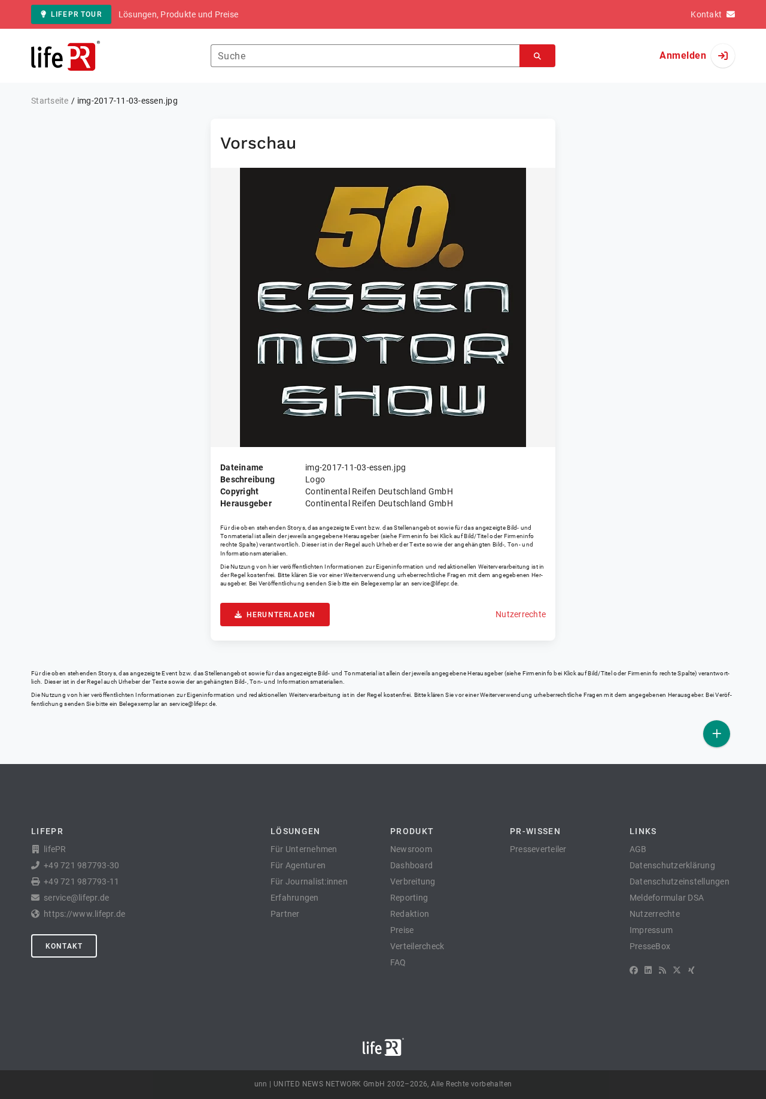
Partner (285, 914)
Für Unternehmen (304, 849)
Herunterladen (281, 615)
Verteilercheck (417, 946)
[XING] (691, 970)
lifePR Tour (76, 14)
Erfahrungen (294, 897)
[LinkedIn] (648, 970)
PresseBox (650, 946)
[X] (677, 970)
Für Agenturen (298, 865)
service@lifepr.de (434, 583)
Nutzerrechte (521, 614)
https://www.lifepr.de (84, 914)
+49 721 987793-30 (81, 865)
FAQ (398, 962)
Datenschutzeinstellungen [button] (679, 881)
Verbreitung (413, 881)
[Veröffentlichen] (716, 733)
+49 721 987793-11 (81, 881)
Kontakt (64, 946)
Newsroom (411, 849)
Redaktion (409, 914)
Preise (402, 930)
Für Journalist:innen (309, 881)
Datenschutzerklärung (672, 865)
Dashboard (411, 865)
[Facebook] (634, 970)
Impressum (651, 930)
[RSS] (662, 970)
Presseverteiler (538, 849)
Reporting (409, 897)
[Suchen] (537, 56)
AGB (638, 849)
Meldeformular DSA (667, 897)
